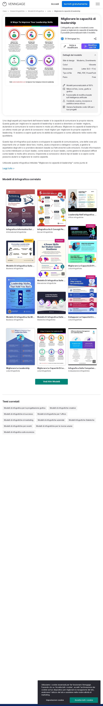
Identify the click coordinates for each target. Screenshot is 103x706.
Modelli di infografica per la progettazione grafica (24, 408)
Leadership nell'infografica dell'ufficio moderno (82, 215)
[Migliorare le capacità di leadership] (51, 346)
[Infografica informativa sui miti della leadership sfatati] (20, 207)
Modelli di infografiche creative (63, 408)
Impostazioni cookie (55, 700)
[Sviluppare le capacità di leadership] (82, 295)
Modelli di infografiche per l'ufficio (52, 414)
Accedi (55, 4)
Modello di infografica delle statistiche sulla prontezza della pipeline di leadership (51, 317)
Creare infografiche (17, 11)
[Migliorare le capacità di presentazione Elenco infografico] (82, 244)
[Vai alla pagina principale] (14, 4)
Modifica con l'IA (92, 46)
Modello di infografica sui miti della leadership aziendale (20, 317)
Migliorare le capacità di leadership (51, 368)
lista (49, 11)
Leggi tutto (8, 168)
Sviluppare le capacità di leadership (82, 317)
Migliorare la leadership (18, 368)
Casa (5, 11)
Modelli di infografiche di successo (18, 414)
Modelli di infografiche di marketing (18, 420)
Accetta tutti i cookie (84, 700)
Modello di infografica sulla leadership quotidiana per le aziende (20, 266)
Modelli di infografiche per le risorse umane (54, 426)
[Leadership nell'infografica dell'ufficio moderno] (82, 200)
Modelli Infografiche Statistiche (81, 420)
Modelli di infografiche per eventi (18, 426)
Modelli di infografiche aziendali (51, 420)
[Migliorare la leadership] (20, 346)
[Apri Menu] (97, 4)
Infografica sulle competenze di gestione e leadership (82, 368)
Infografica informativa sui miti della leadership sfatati (20, 229)
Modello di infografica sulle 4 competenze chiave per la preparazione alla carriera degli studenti (51, 280)
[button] (70, 46)
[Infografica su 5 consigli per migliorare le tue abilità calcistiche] (51, 207)
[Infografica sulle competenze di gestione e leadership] (82, 346)
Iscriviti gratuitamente (75, 4)
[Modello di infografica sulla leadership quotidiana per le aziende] (20, 252)
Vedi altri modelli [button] (51, 381)
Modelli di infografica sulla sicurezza (19, 432)
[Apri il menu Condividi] (95, 38)
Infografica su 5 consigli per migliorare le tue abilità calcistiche (51, 229)
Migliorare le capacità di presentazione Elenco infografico (82, 266)
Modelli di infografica (36, 11)
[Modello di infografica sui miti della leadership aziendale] (20, 295)
